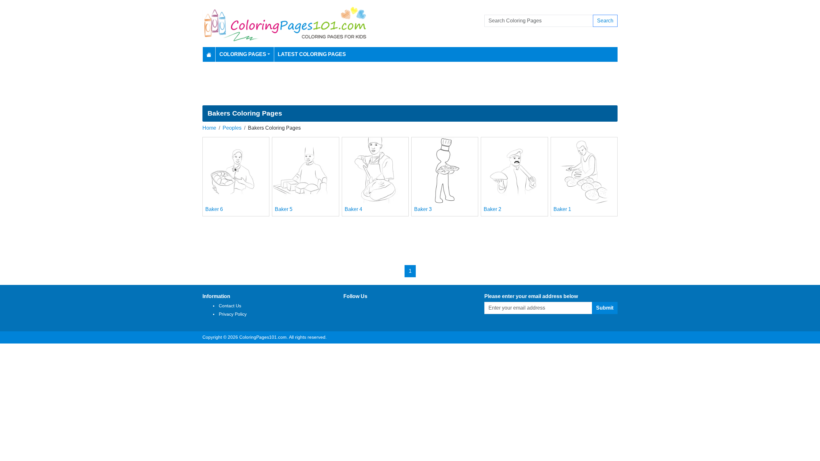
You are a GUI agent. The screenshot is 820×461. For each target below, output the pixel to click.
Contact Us (230, 305)
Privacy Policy (233, 314)
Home (209, 128)
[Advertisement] (410, 83)
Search (605, 20)
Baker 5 (283, 209)
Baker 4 (353, 209)
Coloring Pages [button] (242, 54)
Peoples (232, 128)
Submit (604, 308)
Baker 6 (214, 209)
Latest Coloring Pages (312, 54)
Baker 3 (423, 209)
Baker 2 (492, 209)
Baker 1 (562, 209)
